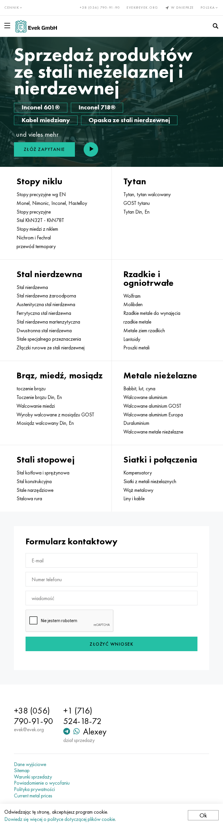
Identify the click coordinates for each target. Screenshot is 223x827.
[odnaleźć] (215, 26)
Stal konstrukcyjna (34, 481)
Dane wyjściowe (30, 764)
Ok (203, 815)
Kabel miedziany (45, 120)
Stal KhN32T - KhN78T (40, 220)
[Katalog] (8, 25)
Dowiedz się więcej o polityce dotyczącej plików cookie (59, 819)
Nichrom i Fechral (34, 238)
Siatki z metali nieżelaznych (149, 481)
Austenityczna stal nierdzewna (46, 304)
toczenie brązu (31, 388)
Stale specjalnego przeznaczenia (49, 339)
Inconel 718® (97, 107)
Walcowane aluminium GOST (152, 406)
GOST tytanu (136, 203)
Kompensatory (137, 473)
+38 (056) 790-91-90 (100, 7)
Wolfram (132, 296)
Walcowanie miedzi (36, 406)
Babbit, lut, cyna (139, 388)
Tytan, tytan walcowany (147, 194)
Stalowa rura (29, 498)
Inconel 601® (40, 107)
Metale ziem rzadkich (144, 330)
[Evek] (36, 26)
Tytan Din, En (136, 212)
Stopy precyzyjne (34, 212)
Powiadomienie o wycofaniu (42, 783)
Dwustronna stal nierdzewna (44, 330)
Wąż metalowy (138, 490)
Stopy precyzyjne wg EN (41, 194)
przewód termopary (36, 246)
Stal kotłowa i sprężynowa (43, 473)
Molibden (133, 304)
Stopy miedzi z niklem (37, 229)
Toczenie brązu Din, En (39, 397)
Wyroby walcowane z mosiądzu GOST (55, 415)
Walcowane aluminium (145, 397)
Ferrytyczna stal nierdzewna (44, 313)
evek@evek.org (142, 7)
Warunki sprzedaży (33, 777)
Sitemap (22, 770)
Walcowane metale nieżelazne (153, 432)
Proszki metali (136, 348)
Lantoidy (131, 339)
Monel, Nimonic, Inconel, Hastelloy (52, 203)
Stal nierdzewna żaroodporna (46, 296)
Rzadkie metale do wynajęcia (151, 313)
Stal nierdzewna (32, 287)
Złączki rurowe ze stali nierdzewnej (50, 348)
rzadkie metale (137, 322)
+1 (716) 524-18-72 (82, 715)
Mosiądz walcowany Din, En (45, 423)
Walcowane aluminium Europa (153, 415)
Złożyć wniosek (111, 644)
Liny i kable (134, 498)
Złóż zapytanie (44, 149)
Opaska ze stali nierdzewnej (129, 120)
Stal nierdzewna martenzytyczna (48, 322)
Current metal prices (33, 795)
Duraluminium (136, 423)
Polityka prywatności (34, 789)
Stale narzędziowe (35, 490)
